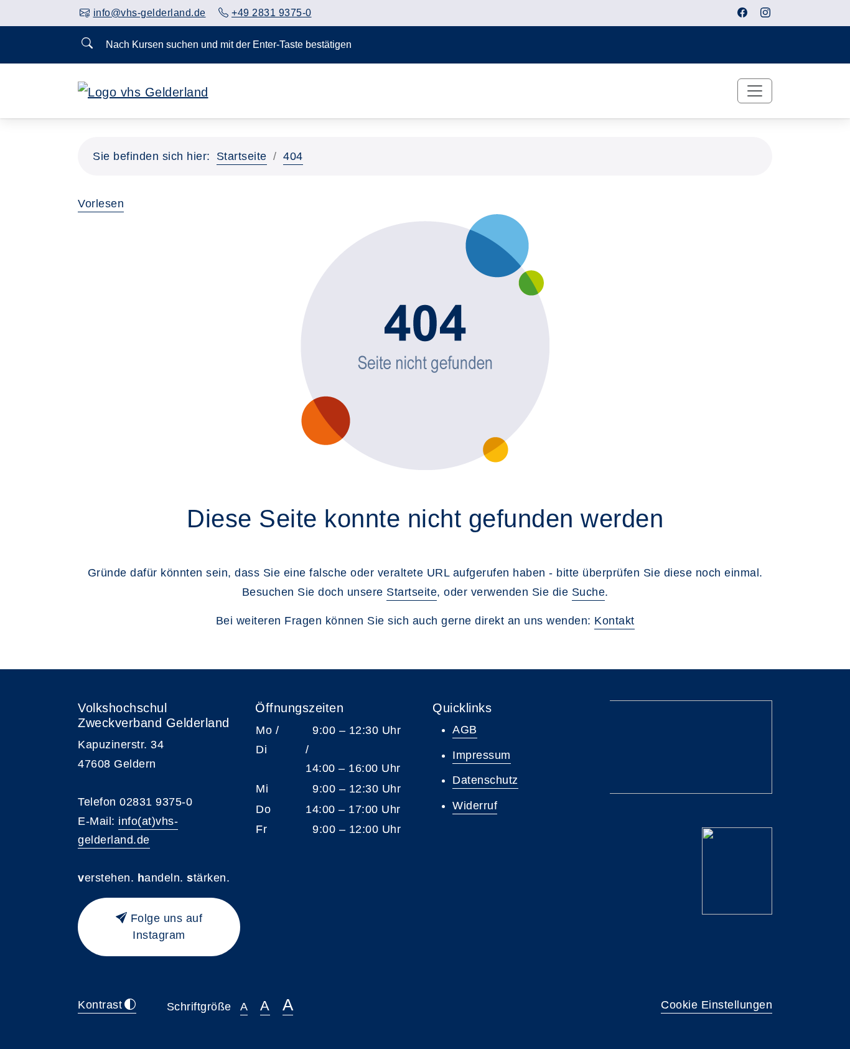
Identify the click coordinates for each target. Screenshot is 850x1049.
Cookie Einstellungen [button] (716, 1005)
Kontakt (614, 620)
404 (293, 156)
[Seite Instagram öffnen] (766, 12)
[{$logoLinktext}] (143, 91)
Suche (588, 592)
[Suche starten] (87, 44)
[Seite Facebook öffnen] (743, 12)
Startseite (242, 156)
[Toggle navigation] (754, 90)
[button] (159, 927)
